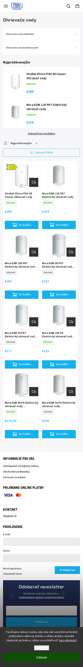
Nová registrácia (12, 568)
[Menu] (6, 6)
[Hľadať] (68, 6)
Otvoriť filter (41, 153)
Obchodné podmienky (16, 472)
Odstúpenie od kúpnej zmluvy (21, 466)
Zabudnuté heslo (12, 574)
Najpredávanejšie (21, 143)
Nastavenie (42, 648)
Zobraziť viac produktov (41, 133)
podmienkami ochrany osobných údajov (41, 597)
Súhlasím (41, 657)
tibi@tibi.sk (10, 516)
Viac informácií (68, 640)
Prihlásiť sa (41, 622)
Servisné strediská (14, 477)
